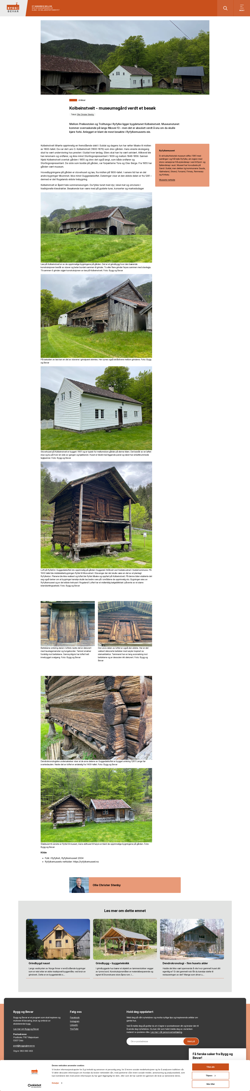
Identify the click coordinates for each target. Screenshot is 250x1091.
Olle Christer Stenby (85, 114)
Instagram (74, 1021)
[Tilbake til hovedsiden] (14, 8)
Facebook (75, 1017)
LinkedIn (74, 1025)
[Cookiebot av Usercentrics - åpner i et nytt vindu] (34, 1086)
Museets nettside (167, 180)
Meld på (191, 1041)
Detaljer (55, 1083)
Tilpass (209, 1075)
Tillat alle (211, 1067)
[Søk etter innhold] (225, 8)
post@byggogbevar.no (24, 1045)
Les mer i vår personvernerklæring (166, 1032)
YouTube (74, 1029)
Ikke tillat (211, 1084)
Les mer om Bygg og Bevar (26, 1029)
